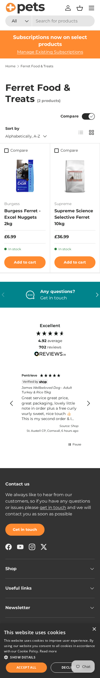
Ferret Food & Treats (37, 66)
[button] (80, 8)
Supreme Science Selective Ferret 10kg (73, 217)
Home (10, 66)
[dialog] (50, 651)
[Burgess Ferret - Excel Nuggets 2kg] (25, 176)
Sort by (12, 128)
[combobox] (50, 20)
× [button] (94, 629)
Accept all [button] (27, 667)
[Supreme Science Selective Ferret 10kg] (75, 176)
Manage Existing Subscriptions (50, 51)
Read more (48, 651)
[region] (50, 403)
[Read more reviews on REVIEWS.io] (50, 354)
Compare (70, 116)
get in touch (53, 507)
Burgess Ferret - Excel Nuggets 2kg (22, 217)
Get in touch (25, 529)
